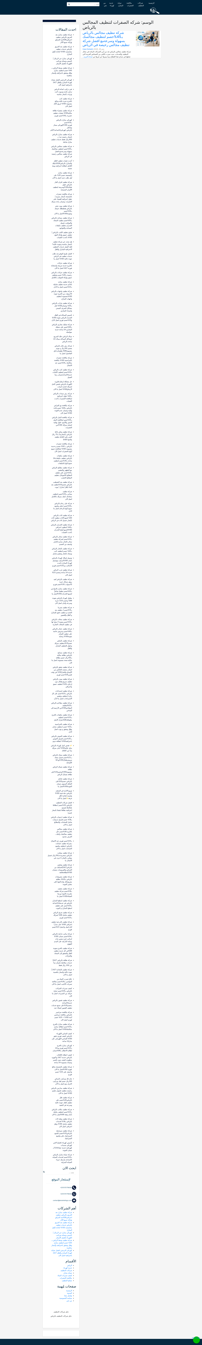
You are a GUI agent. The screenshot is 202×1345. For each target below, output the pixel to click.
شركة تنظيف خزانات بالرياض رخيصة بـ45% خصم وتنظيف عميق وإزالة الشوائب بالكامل (61, 275)
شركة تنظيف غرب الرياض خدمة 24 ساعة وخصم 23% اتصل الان (62, 572)
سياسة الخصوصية (65, 1298)
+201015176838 (66, 1187)
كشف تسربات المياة (65, 1275)
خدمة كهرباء (111, 4)
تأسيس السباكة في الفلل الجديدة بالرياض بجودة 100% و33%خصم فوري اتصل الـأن (62, 317)
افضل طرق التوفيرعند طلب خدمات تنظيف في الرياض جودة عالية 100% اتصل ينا (62, 256)
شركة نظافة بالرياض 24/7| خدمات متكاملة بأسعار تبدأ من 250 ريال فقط (62, 962)
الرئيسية (151, 3)
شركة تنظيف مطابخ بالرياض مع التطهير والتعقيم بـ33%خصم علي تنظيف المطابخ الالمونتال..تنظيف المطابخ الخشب (62, 473)
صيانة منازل (67, 1273)
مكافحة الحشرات (130, 4)
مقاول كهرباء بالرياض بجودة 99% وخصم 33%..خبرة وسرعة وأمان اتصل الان (62, 600)
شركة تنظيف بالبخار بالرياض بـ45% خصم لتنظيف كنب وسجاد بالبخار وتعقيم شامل (62, 551)
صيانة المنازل (120, 4)
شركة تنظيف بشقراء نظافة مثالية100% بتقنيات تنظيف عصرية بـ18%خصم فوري (62, 113)
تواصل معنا (68, 1296)
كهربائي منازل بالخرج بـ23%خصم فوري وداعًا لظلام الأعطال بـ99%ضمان (62, 1048)
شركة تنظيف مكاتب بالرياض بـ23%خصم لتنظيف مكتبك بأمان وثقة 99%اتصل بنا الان (62, 1112)
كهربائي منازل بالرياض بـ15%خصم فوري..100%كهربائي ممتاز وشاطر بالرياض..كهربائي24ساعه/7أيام (61, 125)
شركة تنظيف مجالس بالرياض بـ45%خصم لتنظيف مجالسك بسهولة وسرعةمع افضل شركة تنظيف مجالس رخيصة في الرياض (106, 39)
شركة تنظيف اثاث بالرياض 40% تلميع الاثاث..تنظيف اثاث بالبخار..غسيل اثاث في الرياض (61, 517)
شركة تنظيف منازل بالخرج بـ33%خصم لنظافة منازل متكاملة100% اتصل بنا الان (62, 1026)
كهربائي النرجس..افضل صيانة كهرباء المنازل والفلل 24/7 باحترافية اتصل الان (61, 82)
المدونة (69, 1293)
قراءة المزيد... (87, 57)
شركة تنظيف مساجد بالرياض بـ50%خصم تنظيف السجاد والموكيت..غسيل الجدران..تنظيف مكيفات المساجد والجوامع (61, 223)
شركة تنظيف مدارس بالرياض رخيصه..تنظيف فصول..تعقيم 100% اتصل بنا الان (61, 1090)
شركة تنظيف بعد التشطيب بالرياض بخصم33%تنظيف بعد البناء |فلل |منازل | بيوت (61, 484)
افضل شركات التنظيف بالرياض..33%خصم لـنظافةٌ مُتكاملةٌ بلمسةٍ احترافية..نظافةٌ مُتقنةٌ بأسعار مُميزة (62, 808)
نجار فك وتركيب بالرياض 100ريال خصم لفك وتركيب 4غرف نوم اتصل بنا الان (62, 1081)
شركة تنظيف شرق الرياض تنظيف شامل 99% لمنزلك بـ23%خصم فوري (62, 915)
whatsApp (196, 1338)
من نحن (105, 4)
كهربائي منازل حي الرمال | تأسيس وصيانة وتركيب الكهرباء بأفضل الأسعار (62, 61)
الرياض (69, 1265)
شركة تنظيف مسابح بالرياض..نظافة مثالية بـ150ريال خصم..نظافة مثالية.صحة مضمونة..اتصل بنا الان (62, 658)
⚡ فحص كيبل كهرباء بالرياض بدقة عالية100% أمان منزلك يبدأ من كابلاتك (61, 748)
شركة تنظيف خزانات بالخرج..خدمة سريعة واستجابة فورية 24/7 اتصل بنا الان (61, 265)
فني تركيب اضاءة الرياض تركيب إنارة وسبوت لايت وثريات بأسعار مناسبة (63, 91)
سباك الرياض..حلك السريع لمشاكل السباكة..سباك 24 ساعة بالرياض (62, 339)
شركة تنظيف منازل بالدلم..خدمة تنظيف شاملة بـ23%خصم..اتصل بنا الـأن (62, 284)
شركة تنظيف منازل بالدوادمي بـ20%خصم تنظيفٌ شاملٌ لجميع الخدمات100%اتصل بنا (61, 591)
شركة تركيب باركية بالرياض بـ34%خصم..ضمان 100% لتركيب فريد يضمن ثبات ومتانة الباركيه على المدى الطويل (62, 939)
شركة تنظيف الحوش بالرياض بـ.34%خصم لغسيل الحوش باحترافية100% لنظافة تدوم (61, 738)
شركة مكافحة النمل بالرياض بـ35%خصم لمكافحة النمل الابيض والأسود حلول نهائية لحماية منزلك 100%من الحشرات (62, 422)
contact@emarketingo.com (62, 1200)
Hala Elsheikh (88, 49)
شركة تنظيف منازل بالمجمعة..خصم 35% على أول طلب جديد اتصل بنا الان (62, 175)
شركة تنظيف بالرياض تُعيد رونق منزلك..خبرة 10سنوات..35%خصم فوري (62, 581)
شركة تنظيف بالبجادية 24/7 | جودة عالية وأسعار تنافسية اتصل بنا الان (61, 972)
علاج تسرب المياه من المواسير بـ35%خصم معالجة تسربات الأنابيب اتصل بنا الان (62, 981)
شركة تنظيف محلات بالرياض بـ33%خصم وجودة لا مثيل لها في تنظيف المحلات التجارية (61, 621)
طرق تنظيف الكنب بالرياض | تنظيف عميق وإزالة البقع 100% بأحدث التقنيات (62, 234)
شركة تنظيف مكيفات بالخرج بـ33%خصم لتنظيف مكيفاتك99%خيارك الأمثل (62, 717)
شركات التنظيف (141, 4)
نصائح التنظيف (67, 1280)
